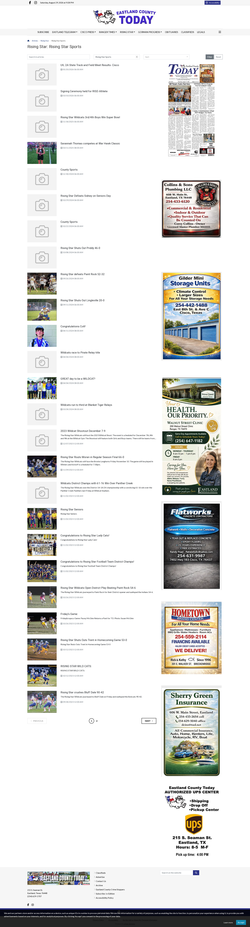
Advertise (100, 877)
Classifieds (101, 873)
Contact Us (101, 881)
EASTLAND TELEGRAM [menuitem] (64, 32)
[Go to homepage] (125, 17)
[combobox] (167, 56)
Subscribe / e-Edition (105, 893)
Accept (241, 922)
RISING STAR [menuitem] (126, 32)
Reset (218, 57)
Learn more (228, 922)
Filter (209, 57)
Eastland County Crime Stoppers (110, 889)
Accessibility (214, 3)
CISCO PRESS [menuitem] (87, 32)
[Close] (137, 56)
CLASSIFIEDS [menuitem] (187, 32)
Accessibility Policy (104, 898)
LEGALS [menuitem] (201, 32)
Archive (99, 885)
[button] (220, 32)
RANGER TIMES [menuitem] (107, 32)
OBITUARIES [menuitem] (171, 32)
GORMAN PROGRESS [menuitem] (149, 32)
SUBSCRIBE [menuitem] (43, 32)
